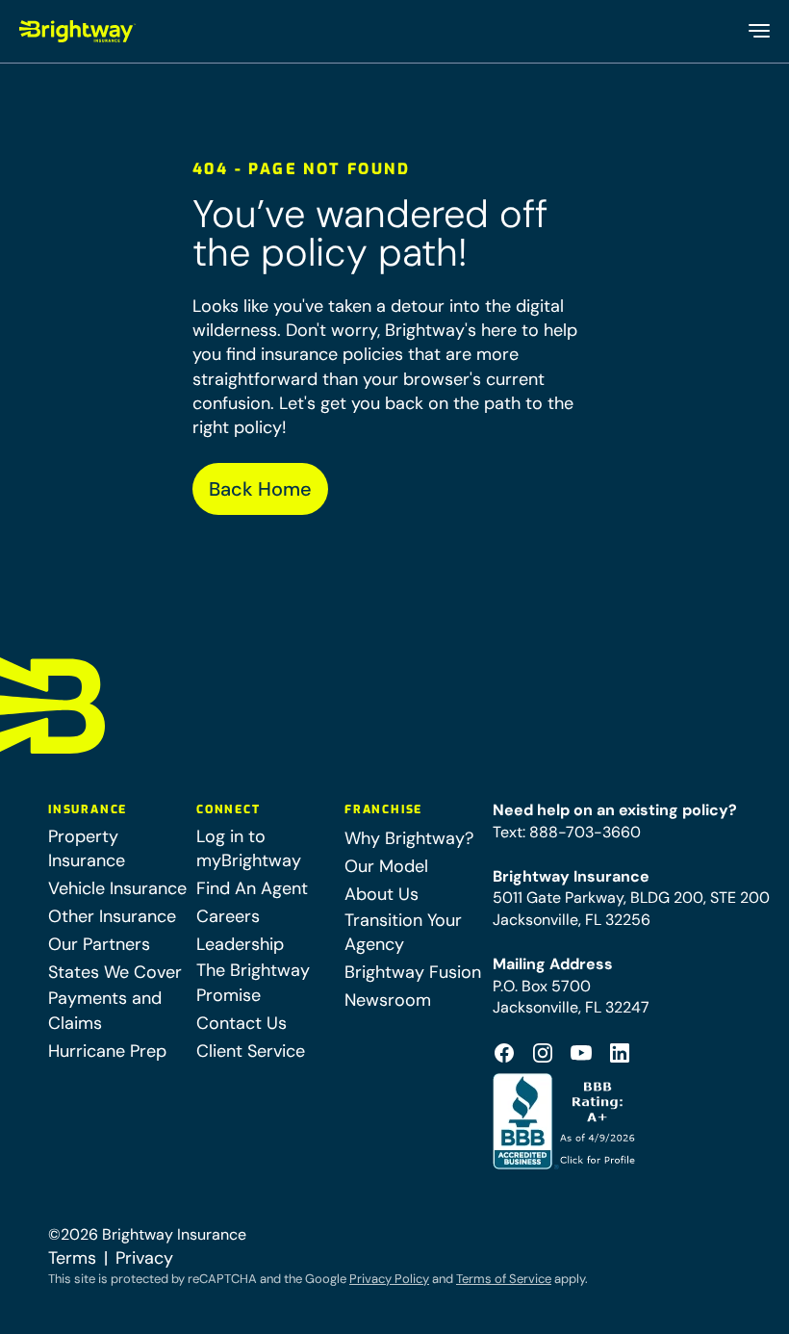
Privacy (144, 1258)
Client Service (250, 1051)
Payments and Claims (105, 1010)
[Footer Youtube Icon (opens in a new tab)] (581, 1053)
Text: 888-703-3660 (567, 832)
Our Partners (99, 944)
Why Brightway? (408, 838)
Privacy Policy (389, 1278)
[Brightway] (78, 31)
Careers (228, 916)
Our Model (386, 866)
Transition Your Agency (403, 932)
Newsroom (387, 1000)
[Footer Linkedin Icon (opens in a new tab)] (619, 1053)
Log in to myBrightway (248, 848)
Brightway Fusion (412, 972)
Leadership (240, 944)
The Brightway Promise (253, 982)
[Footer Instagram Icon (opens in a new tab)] (542, 1053)
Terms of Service (503, 1278)
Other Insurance (112, 916)
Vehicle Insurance (117, 888)
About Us (381, 894)
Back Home (260, 488)
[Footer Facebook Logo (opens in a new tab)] (504, 1053)
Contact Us (241, 1023)
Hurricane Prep (107, 1051)
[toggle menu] (758, 31)
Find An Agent (252, 888)
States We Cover (115, 972)
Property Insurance (86, 848)
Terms (72, 1258)
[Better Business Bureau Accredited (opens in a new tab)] (566, 1121)
